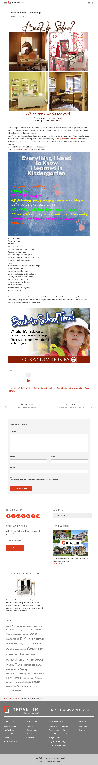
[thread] (80, 710)
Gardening (36, 643)
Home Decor (34, 659)
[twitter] (13, 516)
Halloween (33, 655)
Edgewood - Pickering (57, 741)
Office (81, 388)
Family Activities (24, 644)
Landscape (32, 670)
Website (12, 467)
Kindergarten (67, 388)
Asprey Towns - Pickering (58, 730)
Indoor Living (12, 698)
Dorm (43, 388)
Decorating (13, 638)
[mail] (38, 516)
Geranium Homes (17, 654)
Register (82, 730)
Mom (76, 388)
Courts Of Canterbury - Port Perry (61, 734)
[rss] (33, 516)
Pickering (38, 678)
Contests (7, 738)
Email (53, 457)
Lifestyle (29, 734)
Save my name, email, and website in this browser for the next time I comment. (34, 480)
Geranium (35, 648)
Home (20, 659)
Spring (26, 682)
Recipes (18, 682)
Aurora (31, 626)
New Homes (13, 677)
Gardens (11, 649)
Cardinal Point (29, 630)
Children (29, 388)
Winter (18, 690)
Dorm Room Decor (53, 388)
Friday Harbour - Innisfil (57, 745)
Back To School (18, 388)
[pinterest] (23, 516)
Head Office (83, 726)
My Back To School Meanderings (24, 12)
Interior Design (19, 669)
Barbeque (19, 630)
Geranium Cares (10, 734)
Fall (8, 643)
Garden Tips (21, 649)
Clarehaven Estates (13, 634)
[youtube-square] (18, 516)
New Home (39, 673)
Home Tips (13, 664)
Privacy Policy (38, 758)
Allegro (8, 626)
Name (12, 457)
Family (14, 643)
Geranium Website (10, 741)
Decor (33, 633)
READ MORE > (59, 564)
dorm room (73, 139)
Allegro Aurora (20, 626)
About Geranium (10, 726)
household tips (28, 665)
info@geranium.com (86, 734)
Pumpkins (9, 682)
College (37, 388)
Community (25, 634)
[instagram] (28, 516)
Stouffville (34, 682)
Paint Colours (28, 678)
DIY (23, 638)
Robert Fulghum (22, 150)
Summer (22, 686)
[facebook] (8, 516)
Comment (13, 431)
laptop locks (61, 139)
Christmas (39, 630)
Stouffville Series (11, 687)
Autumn (39, 626)
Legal (48, 758)
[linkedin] (84, 710)
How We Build (9, 730)
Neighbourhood (27, 674)
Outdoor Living (31, 730)
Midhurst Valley (14, 673)
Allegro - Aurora (54, 738)
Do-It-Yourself (35, 639)
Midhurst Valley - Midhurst (58, 726)
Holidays (11, 659)
